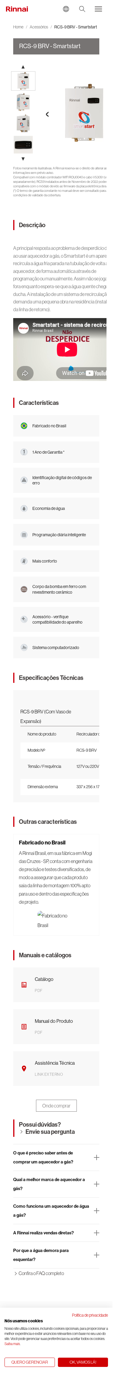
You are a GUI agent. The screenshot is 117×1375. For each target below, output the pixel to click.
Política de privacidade (90, 1315)
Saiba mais (12, 1344)
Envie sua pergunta (50, 1131)
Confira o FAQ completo (41, 1273)
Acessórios (39, 27)
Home (18, 27)
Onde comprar (56, 1105)
